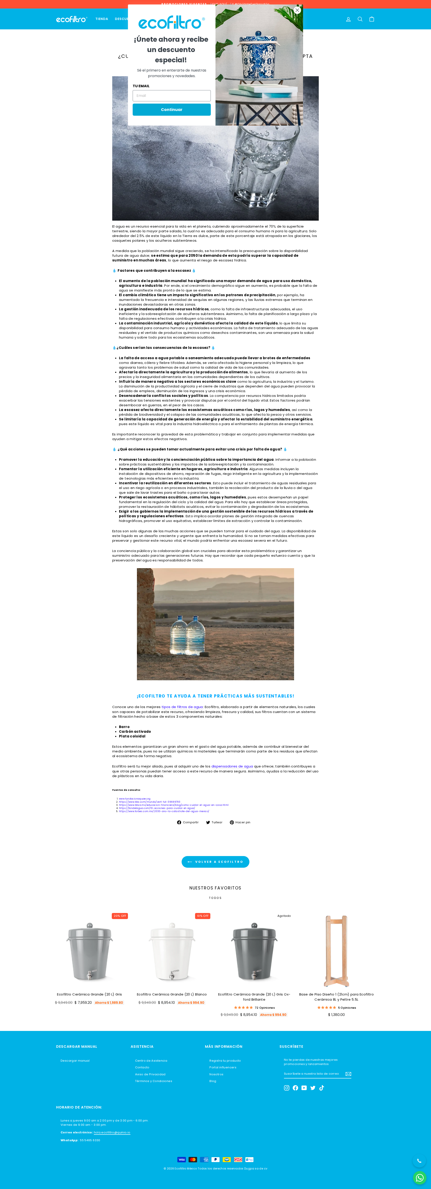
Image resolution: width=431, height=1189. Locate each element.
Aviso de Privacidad (150, 1074)
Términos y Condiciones (153, 1081)
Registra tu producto (225, 1061)
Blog (212, 1081)
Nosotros (216, 1074)
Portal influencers (222, 1067)
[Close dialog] (297, 10)
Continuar (172, 109)
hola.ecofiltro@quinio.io (112, 1132)
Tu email (141, 86)
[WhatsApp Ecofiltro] (420, 1178)
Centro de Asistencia (151, 1061)
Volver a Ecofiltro (218, 861)
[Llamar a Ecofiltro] (419, 1160)
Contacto (142, 1067)
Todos (215, 898)
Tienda (101, 19)
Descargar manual (75, 1061)
